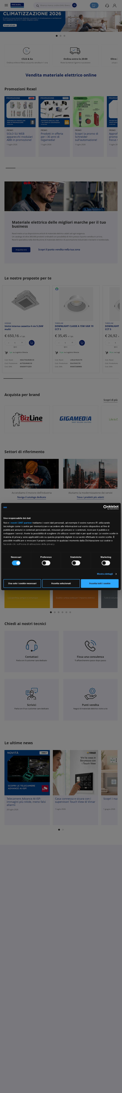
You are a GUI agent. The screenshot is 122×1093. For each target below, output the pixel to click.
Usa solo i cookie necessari (22, 583)
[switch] (46, 563)
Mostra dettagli (105, 574)
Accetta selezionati (61, 583)
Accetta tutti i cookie (99, 583)
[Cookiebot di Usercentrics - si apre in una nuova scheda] (106, 507)
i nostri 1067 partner (21, 522)
